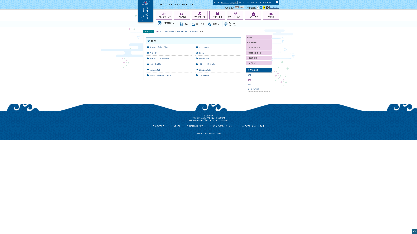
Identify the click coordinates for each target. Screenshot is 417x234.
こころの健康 (204, 47)
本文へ (216, 2)
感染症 (201, 53)
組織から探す (256, 2)
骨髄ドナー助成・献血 (207, 64)
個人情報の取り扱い (196, 126)
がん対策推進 (204, 75)
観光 (186, 24)
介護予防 (153, 53)
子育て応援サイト (170, 23)
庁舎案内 (177, 126)
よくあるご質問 (253, 89)
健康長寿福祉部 (182, 31)
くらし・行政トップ (164, 17)
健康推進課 (194, 31)
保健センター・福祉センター (160, 75)
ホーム (160, 31)
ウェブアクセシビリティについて (253, 126)
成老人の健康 (155, 69)
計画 (249, 84)
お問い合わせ (243, 2)
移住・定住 (200, 24)
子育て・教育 (217, 17)
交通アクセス (159, 126)
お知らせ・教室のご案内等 (160, 47)
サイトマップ (268, 2)
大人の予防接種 (205, 69)
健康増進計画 (204, 58)
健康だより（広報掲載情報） (160, 58)
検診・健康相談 (155, 64)
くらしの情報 (181, 17)
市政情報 (271, 17)
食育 (249, 75)
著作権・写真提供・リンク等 (222, 126)
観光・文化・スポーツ (235, 17)
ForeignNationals (232, 24)
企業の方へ (216, 24)
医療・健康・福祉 (200, 17)
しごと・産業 (253, 17)
